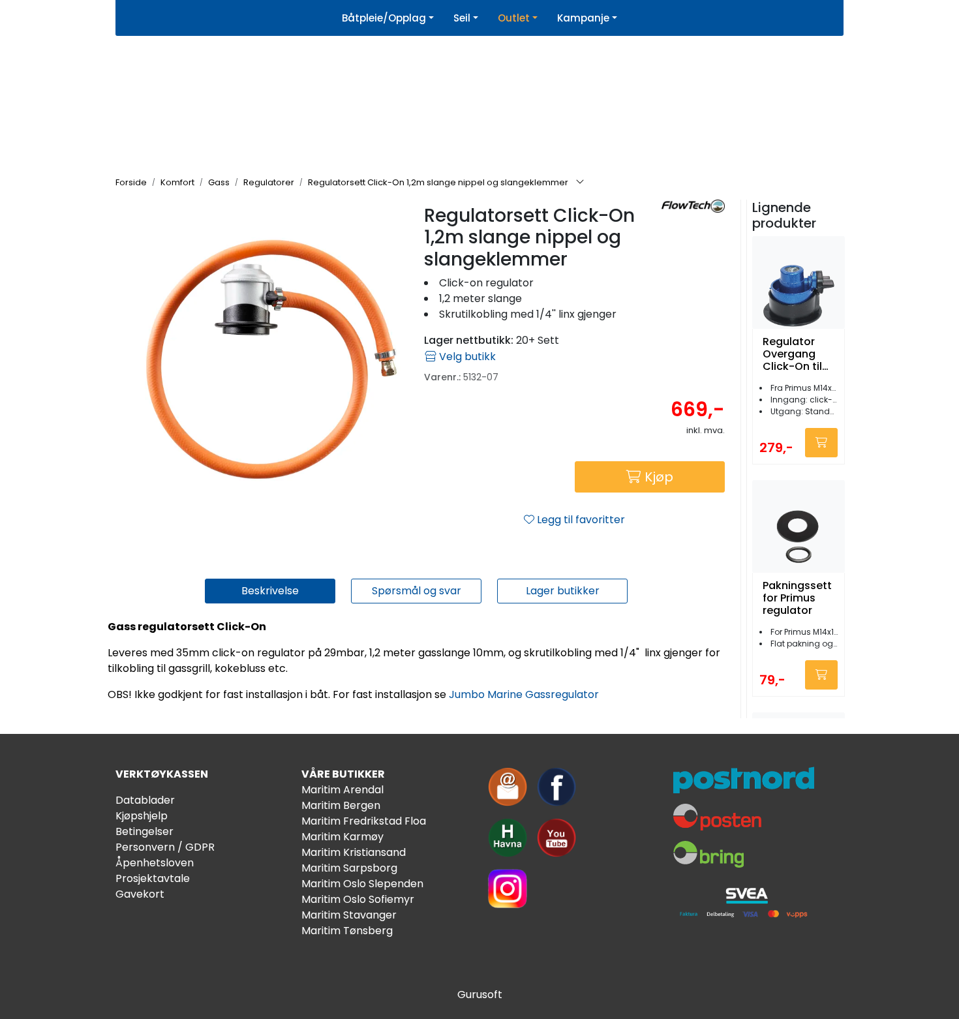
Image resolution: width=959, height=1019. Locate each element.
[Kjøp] (821, 442)
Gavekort (139, 894)
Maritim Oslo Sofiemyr (357, 899)
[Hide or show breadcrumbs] (580, 182)
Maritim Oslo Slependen (362, 883)
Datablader (145, 800)
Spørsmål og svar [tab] (416, 590)
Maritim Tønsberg (347, 930)
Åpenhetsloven (154, 862)
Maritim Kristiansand (353, 852)
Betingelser (144, 831)
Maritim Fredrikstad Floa (363, 821)
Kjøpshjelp (141, 815)
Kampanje (583, 18)
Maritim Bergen (340, 805)
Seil (461, 18)
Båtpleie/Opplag (384, 18)
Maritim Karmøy (342, 836)
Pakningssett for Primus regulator (797, 598)
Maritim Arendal (342, 789)
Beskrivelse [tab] (270, 590)
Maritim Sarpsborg (349, 867)
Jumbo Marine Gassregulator (524, 694)
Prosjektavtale (152, 878)
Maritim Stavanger (349, 914)
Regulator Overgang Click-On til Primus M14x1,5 (792, 354)
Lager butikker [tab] (563, 590)
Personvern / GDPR (165, 847)
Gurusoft (479, 994)
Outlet (514, 18)
